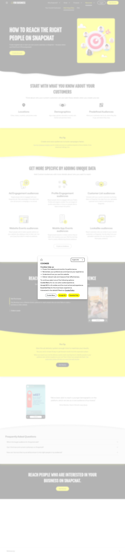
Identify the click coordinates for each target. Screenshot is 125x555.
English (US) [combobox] (75, 260)
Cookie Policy (69, 290)
